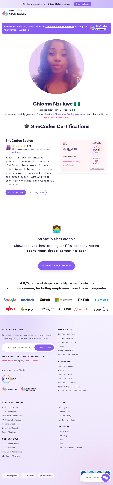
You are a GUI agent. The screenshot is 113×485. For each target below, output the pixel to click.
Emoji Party (63, 387)
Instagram (12, 475)
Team (61, 443)
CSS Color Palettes (10, 443)
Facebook (48, 475)
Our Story (63, 435)
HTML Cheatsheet (10, 407)
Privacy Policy (65, 407)
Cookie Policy (65, 415)
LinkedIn (30, 475)
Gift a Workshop (65, 378)
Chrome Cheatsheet (10, 424)
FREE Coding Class (66, 334)
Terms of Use (64, 411)
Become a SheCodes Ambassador (73, 391)
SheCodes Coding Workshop (70, 114)
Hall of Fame (63, 370)
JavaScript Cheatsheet (11, 415)
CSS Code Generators (12, 452)
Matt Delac (7, 361)
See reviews (82, 4)
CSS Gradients (8, 447)
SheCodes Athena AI (11, 456)
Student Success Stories (68, 342)
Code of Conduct (67, 420)
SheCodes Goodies (67, 382)
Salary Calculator (65, 350)
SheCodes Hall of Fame (56, 117)
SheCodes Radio (65, 374)
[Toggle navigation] (107, 13)
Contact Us (64, 431)
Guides (61, 346)
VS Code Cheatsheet (11, 420)
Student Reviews (65, 338)
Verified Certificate (16, 192)
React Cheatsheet (10, 432)
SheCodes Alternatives (68, 354)
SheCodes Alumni (66, 366)
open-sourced (31, 361)
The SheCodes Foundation (59, 26)
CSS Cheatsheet (9, 411)
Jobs (61, 439)
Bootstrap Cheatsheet (11, 428)
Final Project (35, 192)
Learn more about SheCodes (56, 265)
